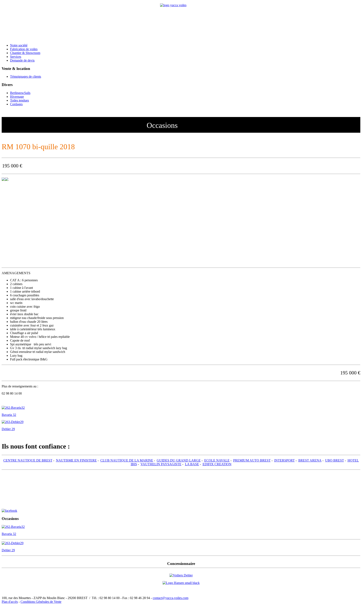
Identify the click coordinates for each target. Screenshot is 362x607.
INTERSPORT (284, 460)
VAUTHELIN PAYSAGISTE (161, 464)
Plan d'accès (10, 601)
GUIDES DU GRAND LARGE (179, 460)
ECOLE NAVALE (217, 460)
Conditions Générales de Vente (41, 601)
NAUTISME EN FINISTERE (76, 460)
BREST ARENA (310, 460)
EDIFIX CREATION (217, 464)
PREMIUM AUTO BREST (252, 460)
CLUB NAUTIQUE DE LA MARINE (126, 460)
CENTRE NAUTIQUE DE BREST (27, 460)
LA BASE (192, 464)
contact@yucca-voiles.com (170, 598)
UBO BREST (334, 460)
